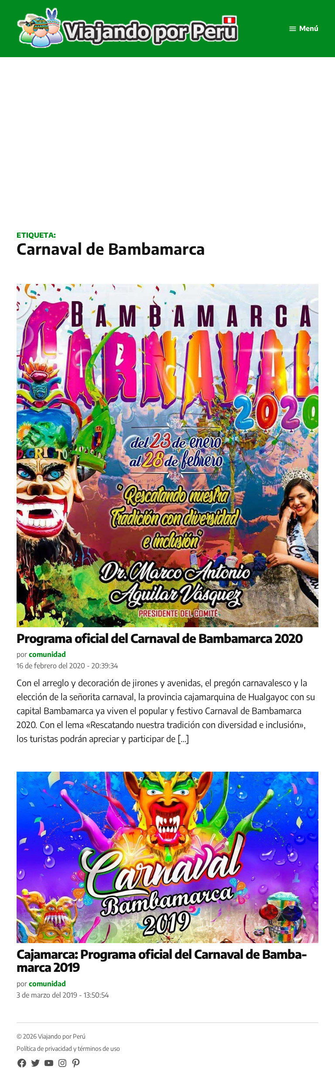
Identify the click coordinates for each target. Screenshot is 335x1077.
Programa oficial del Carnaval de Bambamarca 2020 (160, 638)
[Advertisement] (167, 153)
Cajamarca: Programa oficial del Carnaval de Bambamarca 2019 (162, 960)
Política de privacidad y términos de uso (68, 1048)
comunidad (47, 654)
